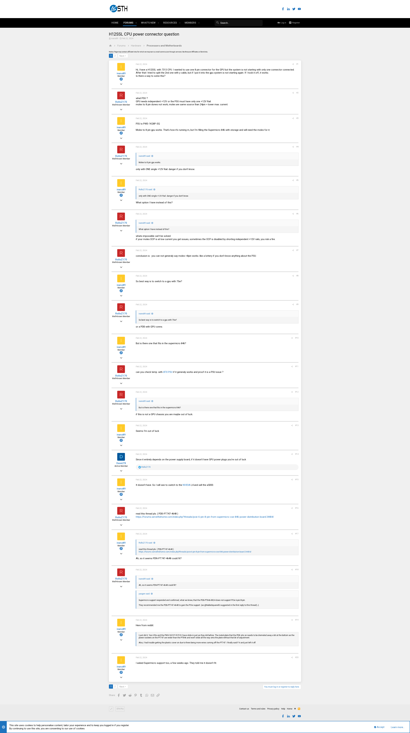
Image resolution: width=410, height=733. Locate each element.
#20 (297, 657)
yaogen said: (144, 594)
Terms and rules (258, 709)
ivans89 (114, 38)
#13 (297, 425)
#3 (297, 118)
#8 (297, 276)
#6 (297, 214)
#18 (297, 569)
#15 (297, 479)
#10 (297, 338)
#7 (297, 250)
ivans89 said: (145, 156)
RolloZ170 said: (146, 189)
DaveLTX (121, 463)
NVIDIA (186, 485)
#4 (297, 147)
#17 (297, 534)
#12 (297, 392)
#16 (297, 508)
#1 (297, 64)
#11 (297, 366)
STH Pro (120, 709)
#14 (297, 454)
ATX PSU (167, 372)
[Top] (295, 709)
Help (283, 709)
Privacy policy (273, 709)
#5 (297, 180)
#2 (297, 93)
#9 (297, 304)
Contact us (244, 709)
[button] (136, 22)
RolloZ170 (121, 101)
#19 (297, 620)
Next (121, 55)
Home (289, 709)
